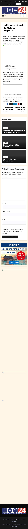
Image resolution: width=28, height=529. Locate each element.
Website (4, 219)
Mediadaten (17, 524)
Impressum (8, 524)
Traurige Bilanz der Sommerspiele (9, 160)
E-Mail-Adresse (6, 211)
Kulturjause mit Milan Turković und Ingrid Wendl (20, 109)
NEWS (6, 128)
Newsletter (23, 524)
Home (3, 524)
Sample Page (14, 526)
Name (4, 203)
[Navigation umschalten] (5, 15)
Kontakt (12, 524)
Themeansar (14, 521)
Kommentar (5, 177)
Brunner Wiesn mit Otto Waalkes (11, 146)
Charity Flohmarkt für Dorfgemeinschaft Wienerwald (8, 109)
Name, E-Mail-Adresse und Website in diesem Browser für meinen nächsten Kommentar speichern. (13, 231)
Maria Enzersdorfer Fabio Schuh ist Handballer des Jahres (14, 131)
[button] (21, 15)
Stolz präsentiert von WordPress (9, 519)
